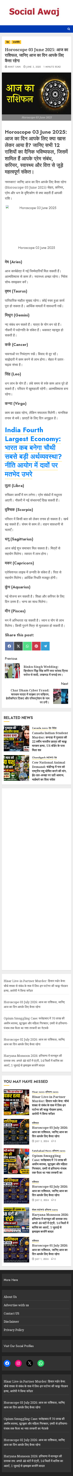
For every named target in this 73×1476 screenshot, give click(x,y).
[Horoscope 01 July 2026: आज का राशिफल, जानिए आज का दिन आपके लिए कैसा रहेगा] (16, 1249)
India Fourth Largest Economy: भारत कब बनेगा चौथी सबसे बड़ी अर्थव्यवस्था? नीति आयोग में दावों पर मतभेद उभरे (33, 452)
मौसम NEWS (38, 1209)
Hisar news (38, 1092)
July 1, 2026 (42, 1259)
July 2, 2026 (42, 1200)
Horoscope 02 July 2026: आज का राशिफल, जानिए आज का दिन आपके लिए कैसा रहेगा (34, 1041)
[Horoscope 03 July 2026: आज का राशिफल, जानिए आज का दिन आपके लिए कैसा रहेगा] (16, 1132)
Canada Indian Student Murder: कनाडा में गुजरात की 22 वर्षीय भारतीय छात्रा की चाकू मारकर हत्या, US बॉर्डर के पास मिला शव (50, 741)
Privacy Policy (14, 1330)
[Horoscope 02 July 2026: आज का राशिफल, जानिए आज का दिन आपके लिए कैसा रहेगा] (16, 1191)
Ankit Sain (14, 67)
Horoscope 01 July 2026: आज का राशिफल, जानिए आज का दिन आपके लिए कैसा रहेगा (50, 1249)
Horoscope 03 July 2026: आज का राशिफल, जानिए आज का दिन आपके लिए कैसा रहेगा (34, 1004)
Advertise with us (16, 1305)
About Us (10, 1297)
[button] (68, 29)
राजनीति (16, 42)
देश (7, 42)
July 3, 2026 (42, 1141)
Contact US (11, 1313)
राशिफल (35, 1123)
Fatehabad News (41, 1151)
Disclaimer (11, 1321)
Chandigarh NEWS (42, 757)
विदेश (54, 728)
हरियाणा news (51, 1092)
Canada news (40, 728)
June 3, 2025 (33, 67)
